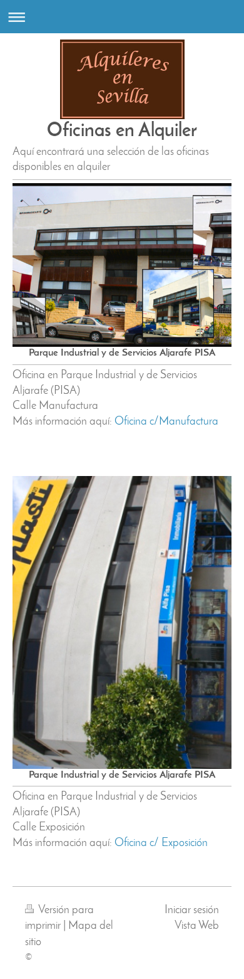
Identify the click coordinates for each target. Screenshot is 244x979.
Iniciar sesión (192, 910)
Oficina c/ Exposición (161, 843)
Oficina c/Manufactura (166, 422)
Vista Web (197, 926)
